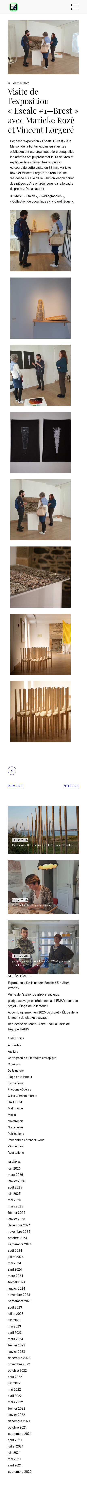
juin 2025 (14, 1194)
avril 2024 (15, 1269)
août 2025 (15, 1187)
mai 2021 (14, 1459)
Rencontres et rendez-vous (26, 1140)
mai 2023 (14, 1326)
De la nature (16, 1070)
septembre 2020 (20, 1472)
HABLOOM (15, 1102)
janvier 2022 (16, 1415)
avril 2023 (15, 1333)
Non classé (15, 1127)
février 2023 (16, 1345)
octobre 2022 (17, 1371)
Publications (16, 1134)
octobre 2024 (17, 1238)
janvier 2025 (16, 1219)
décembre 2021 (19, 1421)
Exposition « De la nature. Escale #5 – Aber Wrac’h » (42, 845)
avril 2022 (15, 1396)
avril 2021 (15, 1465)
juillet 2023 (15, 1314)
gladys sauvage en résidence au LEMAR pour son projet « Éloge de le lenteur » (41, 963)
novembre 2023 (19, 1295)
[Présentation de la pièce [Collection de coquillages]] (40, 509)
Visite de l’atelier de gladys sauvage (32, 905)
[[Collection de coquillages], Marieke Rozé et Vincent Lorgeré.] (40, 577)
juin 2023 (14, 1320)
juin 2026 (14, 1168)
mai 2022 (14, 1389)
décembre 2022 (19, 1358)
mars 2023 (15, 1339)
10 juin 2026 (20, 900)
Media (12, 1115)
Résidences (15, 1146)
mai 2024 (14, 1263)
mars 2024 (15, 1276)
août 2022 (15, 1377)
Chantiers (14, 1064)
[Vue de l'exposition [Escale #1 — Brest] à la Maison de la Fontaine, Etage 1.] (40, 644)
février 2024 (16, 1282)
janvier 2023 (16, 1352)
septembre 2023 (20, 1301)
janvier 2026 (16, 1181)
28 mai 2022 (20, 83)
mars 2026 (15, 1175)
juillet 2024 (15, 1257)
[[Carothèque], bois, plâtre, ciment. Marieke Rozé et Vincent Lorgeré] (40, 711)
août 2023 (15, 1307)
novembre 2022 (19, 1364)
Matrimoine (15, 1108)
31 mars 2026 (21, 956)
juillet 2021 (15, 1446)
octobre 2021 (17, 1427)
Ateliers (13, 1051)
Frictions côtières (19, 1089)
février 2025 (16, 1213)
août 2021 (15, 1440)
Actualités (14, 1045)
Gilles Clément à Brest (22, 1096)
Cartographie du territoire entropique (32, 1058)
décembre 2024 (19, 1225)
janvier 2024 (16, 1288)
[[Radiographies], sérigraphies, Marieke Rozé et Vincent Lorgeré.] (40, 442)
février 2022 (16, 1408)
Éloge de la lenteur (20, 1077)
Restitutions (16, 1152)
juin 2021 (14, 1453)
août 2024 (15, 1251)
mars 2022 (15, 1402)
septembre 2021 (20, 1434)
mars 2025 (15, 1206)
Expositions (15, 1083)
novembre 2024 (19, 1232)
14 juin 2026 (20, 840)
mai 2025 (14, 1200)
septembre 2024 (20, 1244)
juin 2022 (14, 1383)
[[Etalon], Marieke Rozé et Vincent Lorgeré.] (40, 308)
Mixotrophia (15, 1121)
